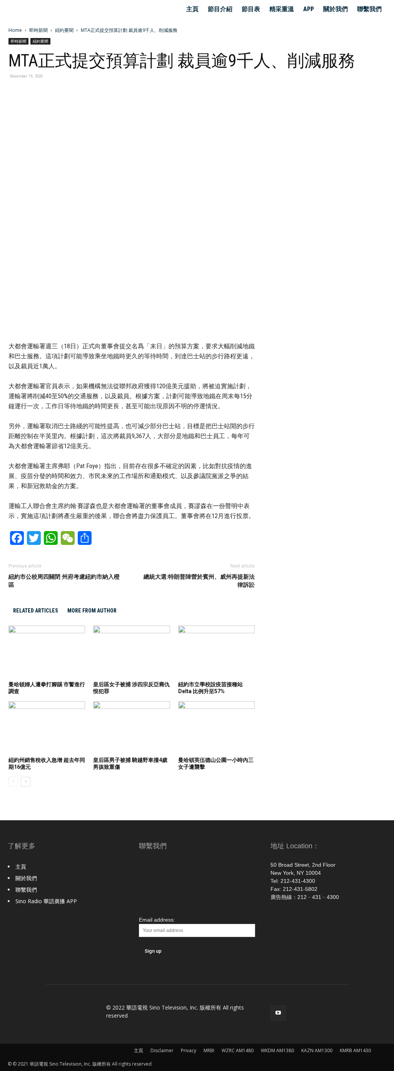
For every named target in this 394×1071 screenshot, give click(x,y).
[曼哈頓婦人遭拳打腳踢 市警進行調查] (46, 652)
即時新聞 (38, 30)
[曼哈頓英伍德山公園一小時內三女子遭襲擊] (216, 727)
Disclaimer (162, 1050)
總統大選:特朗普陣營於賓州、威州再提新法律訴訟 (199, 580)
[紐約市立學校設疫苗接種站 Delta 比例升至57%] (216, 652)
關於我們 (335, 9)
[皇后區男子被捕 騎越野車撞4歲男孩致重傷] (131, 727)
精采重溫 (281, 9)
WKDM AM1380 (277, 1050)
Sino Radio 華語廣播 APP (46, 901)
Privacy (188, 1050)
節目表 (251, 9)
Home (15, 30)
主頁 (192, 9)
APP (308, 9)
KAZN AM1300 (316, 1050)
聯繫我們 (369, 9)
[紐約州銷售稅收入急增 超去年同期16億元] (46, 727)
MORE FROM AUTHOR (92, 611)
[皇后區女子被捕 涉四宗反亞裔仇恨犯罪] (131, 652)
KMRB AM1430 (355, 1050)
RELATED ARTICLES (35, 611)
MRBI (209, 1050)
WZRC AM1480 (238, 1050)
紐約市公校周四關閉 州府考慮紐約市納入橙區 (64, 580)
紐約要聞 (64, 30)
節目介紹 (220, 9)
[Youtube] (278, 1013)
